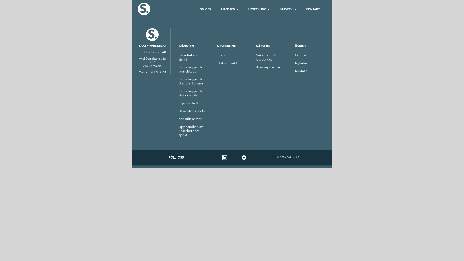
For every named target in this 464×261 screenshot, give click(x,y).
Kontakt (301, 71)
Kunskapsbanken (269, 67)
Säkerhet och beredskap (266, 57)
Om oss (300, 55)
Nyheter (301, 63)
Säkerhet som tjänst (189, 57)
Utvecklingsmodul (192, 111)
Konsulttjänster (190, 119)
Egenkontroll (188, 103)
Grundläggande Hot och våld (190, 93)
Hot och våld (227, 63)
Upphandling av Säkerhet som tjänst (191, 131)
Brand (222, 55)
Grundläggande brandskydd (190, 69)
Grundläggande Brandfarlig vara (191, 81)
